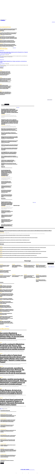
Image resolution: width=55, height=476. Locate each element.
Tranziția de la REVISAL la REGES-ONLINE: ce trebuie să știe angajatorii (17, 266)
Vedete (1, 292)
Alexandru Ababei (2, 54)
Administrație (2, 448)
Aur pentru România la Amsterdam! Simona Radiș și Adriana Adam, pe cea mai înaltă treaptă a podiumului (8, 30)
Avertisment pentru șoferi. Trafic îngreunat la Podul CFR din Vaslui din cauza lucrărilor (8, 436)
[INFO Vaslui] (3, 22)
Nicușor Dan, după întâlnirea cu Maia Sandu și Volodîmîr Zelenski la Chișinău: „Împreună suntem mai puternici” (5, 93)
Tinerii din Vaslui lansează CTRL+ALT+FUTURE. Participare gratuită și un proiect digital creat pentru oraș (18, 255)
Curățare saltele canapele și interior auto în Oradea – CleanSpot (7, 445)
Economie (1, 43)
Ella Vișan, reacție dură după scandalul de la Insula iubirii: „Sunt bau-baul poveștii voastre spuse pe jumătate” (6, 322)
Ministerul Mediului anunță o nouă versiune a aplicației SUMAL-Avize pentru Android (41, 266)
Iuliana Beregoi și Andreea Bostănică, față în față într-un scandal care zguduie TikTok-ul (5, 306)
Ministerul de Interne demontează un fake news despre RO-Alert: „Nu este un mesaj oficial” (7, 440)
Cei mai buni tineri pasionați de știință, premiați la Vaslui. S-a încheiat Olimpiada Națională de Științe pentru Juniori (20, 249)
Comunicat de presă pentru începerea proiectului (7, 461)
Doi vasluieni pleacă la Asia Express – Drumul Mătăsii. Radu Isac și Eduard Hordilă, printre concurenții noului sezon (6, 295)
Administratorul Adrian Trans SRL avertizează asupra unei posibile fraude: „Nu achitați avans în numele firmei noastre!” (8, 415)
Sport (1, 31)
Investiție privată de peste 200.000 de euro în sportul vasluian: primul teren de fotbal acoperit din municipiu (8, 456)
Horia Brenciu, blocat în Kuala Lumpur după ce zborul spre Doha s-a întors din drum (6, 302)
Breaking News (2, 50)
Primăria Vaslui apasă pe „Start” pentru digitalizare (17, 276)
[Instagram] (8, 19)
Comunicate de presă (3, 413)
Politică (1, 39)
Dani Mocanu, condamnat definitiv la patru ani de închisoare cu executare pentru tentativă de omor (6, 310)
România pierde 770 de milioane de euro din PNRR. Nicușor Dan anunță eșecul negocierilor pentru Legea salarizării (7, 203)
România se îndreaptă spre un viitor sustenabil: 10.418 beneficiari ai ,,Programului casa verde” (29, 277)
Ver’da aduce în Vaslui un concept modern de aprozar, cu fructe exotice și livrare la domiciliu (8, 431)
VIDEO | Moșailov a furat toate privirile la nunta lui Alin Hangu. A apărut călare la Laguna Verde (6, 286)
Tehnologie (1, 264)
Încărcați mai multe (50, 263)
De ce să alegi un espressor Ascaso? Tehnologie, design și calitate (41, 280)
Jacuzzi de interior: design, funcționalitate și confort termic (4, 266)
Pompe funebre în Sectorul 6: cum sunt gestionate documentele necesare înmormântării (7, 426)
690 (2, 408)
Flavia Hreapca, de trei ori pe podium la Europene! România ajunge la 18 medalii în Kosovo (11, 391)
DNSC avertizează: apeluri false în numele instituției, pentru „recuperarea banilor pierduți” (29, 266)
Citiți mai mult (2, 57)
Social (1, 35)
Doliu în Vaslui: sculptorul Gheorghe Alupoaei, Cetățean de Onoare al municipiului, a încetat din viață (6, 290)
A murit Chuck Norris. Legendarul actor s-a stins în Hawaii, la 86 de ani (6, 299)
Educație (1, 47)
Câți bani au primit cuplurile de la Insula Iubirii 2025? (6, 314)
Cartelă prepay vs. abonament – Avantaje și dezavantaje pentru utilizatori (41, 276)
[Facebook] (7, 19)
